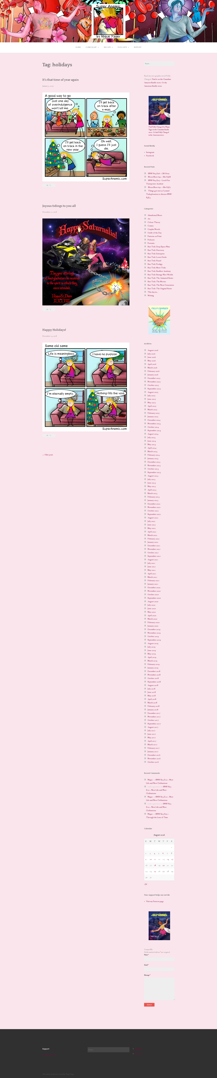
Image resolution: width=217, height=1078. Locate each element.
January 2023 (153, 500)
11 (155, 859)
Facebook (150, 155)
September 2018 (154, 682)
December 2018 (154, 671)
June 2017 (152, 734)
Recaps (107, 47)
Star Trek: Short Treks (157, 267)
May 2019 (152, 654)
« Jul (145, 884)
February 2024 (153, 455)
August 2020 (153, 601)
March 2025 (152, 409)
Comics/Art (91, 47)
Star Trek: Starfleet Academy (159, 271)
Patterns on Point (155, 236)
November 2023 (154, 465)
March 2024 (152, 451)
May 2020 (152, 612)
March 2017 (152, 744)
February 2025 (153, 413)
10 (151, 859)
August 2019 (153, 643)
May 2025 (152, 402)
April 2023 (152, 490)
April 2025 (152, 406)
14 (168, 859)
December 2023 (154, 462)
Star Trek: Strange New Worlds (160, 274)
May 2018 (152, 695)
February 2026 (153, 371)
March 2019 (152, 661)
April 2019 (152, 657)
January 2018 (153, 709)
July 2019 (151, 647)
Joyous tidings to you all (59, 206)
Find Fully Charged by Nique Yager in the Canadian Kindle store (159, 130)
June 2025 (152, 399)
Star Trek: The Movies (157, 281)
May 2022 (152, 528)
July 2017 (151, 730)
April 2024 (152, 448)
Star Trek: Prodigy (155, 264)
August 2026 (153, 350)
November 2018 (154, 675)
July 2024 (151, 437)
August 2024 (153, 434)
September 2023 (154, 472)
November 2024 (154, 423)
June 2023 (152, 483)
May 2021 (152, 570)
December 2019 (154, 629)
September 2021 (154, 556)
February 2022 (153, 539)
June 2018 (152, 692)
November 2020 (154, 591)
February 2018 (153, 706)
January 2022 (153, 542)
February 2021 (153, 580)
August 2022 (153, 518)
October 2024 (153, 427)
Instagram (150, 152)
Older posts (47, 455)
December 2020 (154, 587)
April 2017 (152, 741)
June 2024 (152, 441)
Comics (151, 226)
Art (149, 219)
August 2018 (153, 685)
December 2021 (154, 545)
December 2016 (154, 755)
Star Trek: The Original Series (160, 288)
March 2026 (152, 367)
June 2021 (152, 566)
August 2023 (153, 476)
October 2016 (153, 762)
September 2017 (154, 723)
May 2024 (152, 444)
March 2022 (152, 535)
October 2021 (153, 552)
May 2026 (152, 360)
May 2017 (152, 737)
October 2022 (153, 511)
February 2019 (153, 664)
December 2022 (154, 504)
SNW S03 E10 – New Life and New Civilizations (158, 790)
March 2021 (152, 577)
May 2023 (152, 486)
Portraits (151, 243)
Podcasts (122, 47)
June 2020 (152, 608)
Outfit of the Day (155, 233)
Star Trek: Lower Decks (157, 257)
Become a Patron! (48, 1055)
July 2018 (151, 689)
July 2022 (151, 521)
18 (155, 865)
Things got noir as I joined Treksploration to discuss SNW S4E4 (159, 194)
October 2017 (153, 720)
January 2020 (153, 626)
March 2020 (152, 619)
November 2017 (154, 716)
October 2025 (153, 385)
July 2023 (151, 479)
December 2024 (154, 420)
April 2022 (152, 532)
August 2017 (153, 727)
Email (146, 965)
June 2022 (152, 525)
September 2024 (154, 430)
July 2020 (151, 605)
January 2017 (153, 751)
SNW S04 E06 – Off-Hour (158, 173)
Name (146, 955)
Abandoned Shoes (155, 215)
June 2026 (152, 357)
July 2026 (151, 354)
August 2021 (153, 559)
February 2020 (153, 622)
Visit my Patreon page (155, 901)
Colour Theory (154, 222)
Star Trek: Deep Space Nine (159, 246)
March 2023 (152, 493)
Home (78, 47)
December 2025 (154, 378)
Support (138, 47)
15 (172, 859)
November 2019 (154, 633)
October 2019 (153, 636)
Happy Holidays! (54, 330)
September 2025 (154, 388)
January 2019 (153, 668)
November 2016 (154, 758)
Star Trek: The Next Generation (161, 285)
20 (164, 865)
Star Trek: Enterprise (156, 253)
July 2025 (151, 395)
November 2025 (154, 381)
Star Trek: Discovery (156, 250)
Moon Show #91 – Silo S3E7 (159, 187)
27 (164, 871)
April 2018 (152, 699)
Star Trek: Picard (154, 260)
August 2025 (153, 392)
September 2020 (154, 598)
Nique (150, 780)
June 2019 (152, 650)
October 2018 (153, 678)
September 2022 (154, 514)
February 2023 (153, 497)
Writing (151, 295)
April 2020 (152, 615)
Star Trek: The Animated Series (160, 278)
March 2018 (152, 702)
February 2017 (153, 748)
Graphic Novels (154, 229)
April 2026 (152, 364)
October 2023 (153, 469)
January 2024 (153, 458)
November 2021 (154, 549)
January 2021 (153, 584)
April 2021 (152, 573)
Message (147, 975)
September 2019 (154, 640)
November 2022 (154, 507)
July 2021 (151, 563)
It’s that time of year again (60, 80)
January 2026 (153, 374)
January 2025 (153, 416)
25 (155, 871)
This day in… (153, 292)
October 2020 (153, 594)
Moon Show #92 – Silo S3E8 (159, 177)
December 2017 (154, 713)
